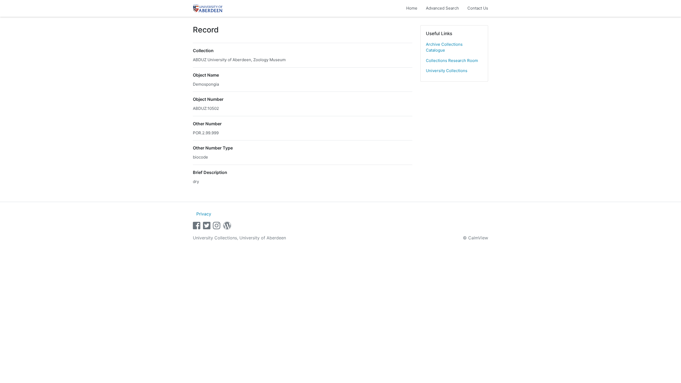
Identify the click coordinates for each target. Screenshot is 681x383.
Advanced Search (442, 8)
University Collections (446, 70)
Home (411, 8)
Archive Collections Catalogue (444, 47)
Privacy (203, 214)
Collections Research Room (452, 60)
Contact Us (477, 8)
